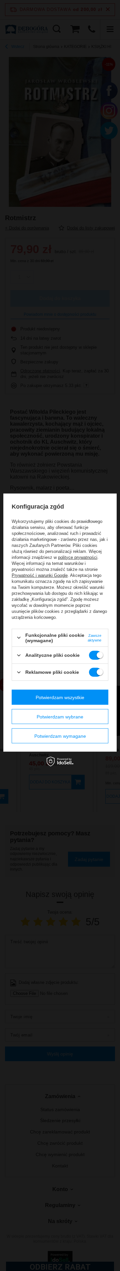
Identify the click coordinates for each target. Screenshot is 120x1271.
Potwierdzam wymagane (60, 735)
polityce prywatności (77, 557)
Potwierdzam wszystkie (60, 697)
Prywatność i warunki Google (40, 575)
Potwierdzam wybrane (60, 716)
